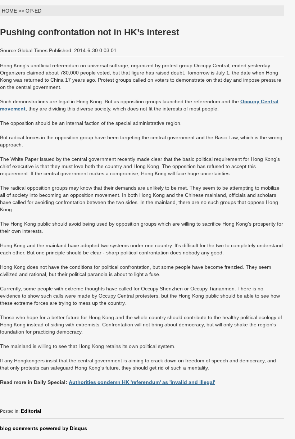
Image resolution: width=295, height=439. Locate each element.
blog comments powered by (43, 428)
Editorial (31, 411)
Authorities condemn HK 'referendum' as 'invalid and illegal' (142, 382)
